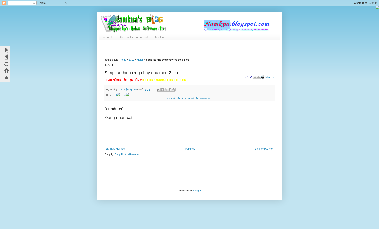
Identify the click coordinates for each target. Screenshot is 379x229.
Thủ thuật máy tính (128, 89)
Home (123, 59)
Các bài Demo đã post (134, 36)
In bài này (269, 77)
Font (115, 95)
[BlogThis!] (162, 90)
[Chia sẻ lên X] (166, 90)
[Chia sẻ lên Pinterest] (174, 90)
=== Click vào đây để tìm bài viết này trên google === (188, 98)
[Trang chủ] (6, 70)
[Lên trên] (6, 77)
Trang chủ (107, 36)
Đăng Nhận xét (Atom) (127, 154)
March (140, 59)
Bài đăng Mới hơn (115, 148)
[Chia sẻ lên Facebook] (170, 90)
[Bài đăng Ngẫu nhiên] (6, 63)
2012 (131, 59)
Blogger (196, 190)
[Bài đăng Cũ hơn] (6, 50)
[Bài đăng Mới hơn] (6, 56)
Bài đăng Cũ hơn (264, 148)
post (124, 95)
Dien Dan (159, 36)
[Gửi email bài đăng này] (159, 90)
